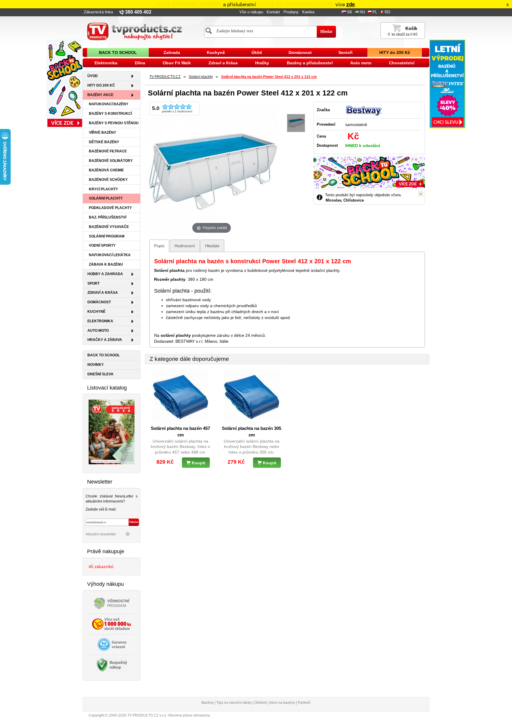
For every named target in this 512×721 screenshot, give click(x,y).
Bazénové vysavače (109, 227)
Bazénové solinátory (111, 161)
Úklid (257, 52)
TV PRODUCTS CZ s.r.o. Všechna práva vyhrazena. (169, 715)
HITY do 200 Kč (394, 52)
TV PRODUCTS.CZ (164, 77)
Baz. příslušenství (107, 217)
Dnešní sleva (100, 374)
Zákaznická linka (98, 12)
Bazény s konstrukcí (110, 113)
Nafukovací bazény (108, 104)
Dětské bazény (104, 142)
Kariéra (308, 12)
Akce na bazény (282, 703)
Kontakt (273, 12)
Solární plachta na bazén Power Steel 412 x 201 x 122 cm (269, 77)
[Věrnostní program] (112, 602)
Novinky (95, 365)
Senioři (345, 52)
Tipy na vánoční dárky (234, 703)
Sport (93, 283)
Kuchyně (216, 52)
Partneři (304, 703)
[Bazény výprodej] (447, 83)
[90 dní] (111, 644)
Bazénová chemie (106, 170)
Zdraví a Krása (223, 62)
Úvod (92, 76)
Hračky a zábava (104, 340)
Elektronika (106, 62)
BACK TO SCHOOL (118, 52)
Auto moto (361, 62)
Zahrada (172, 52)
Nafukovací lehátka (110, 255)
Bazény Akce (100, 95)
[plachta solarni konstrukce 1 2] (296, 123)
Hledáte (212, 245)
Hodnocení (185, 245)
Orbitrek (260, 703)
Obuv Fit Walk (177, 62)
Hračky (262, 62)
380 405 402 (138, 12)
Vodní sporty (102, 245)
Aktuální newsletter (101, 534)
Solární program (106, 236)
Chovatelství (402, 62)
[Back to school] (65, 83)
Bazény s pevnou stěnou (114, 123)
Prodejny (291, 12)
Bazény (207, 703)
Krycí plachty (103, 189)
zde (350, 4)
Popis (159, 245)
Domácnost (300, 52)
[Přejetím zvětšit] (211, 167)
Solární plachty (106, 198)
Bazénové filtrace (108, 151)
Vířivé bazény (102, 132)
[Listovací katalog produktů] (112, 431)
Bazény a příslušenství (310, 62)
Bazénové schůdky (108, 180)
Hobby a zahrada (105, 274)
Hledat (326, 31)
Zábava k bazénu (106, 264)
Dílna (140, 62)
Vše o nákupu (251, 12)
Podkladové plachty (110, 208)
